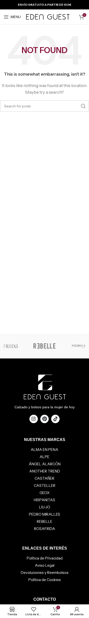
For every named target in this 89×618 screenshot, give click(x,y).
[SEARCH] (83, 106)
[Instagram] (33, 419)
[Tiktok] (55, 419)
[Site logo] (48, 16)
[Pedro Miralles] (55, 346)
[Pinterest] (44, 419)
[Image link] (44, 386)
